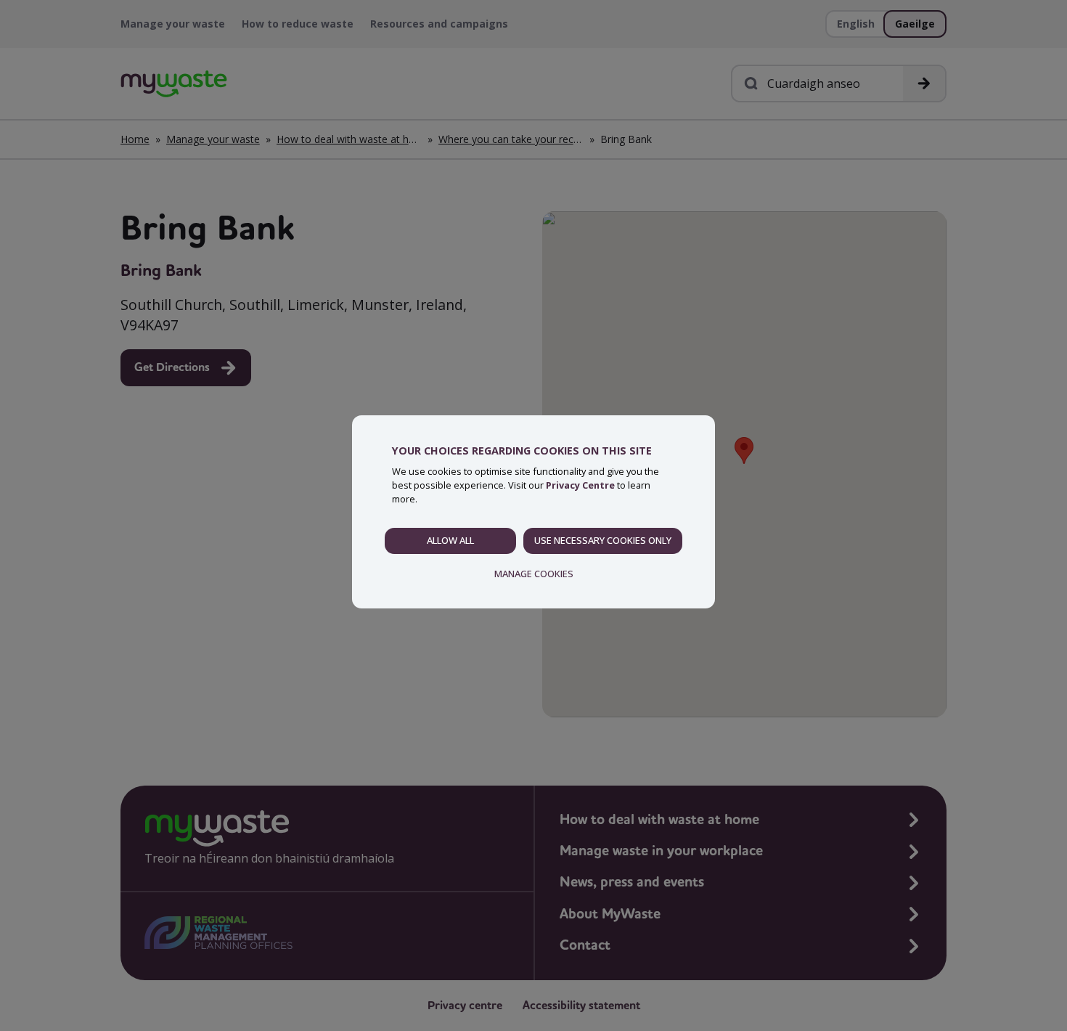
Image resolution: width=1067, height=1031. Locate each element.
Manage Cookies (533, 573)
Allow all (450, 540)
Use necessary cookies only (602, 540)
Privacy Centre (580, 485)
